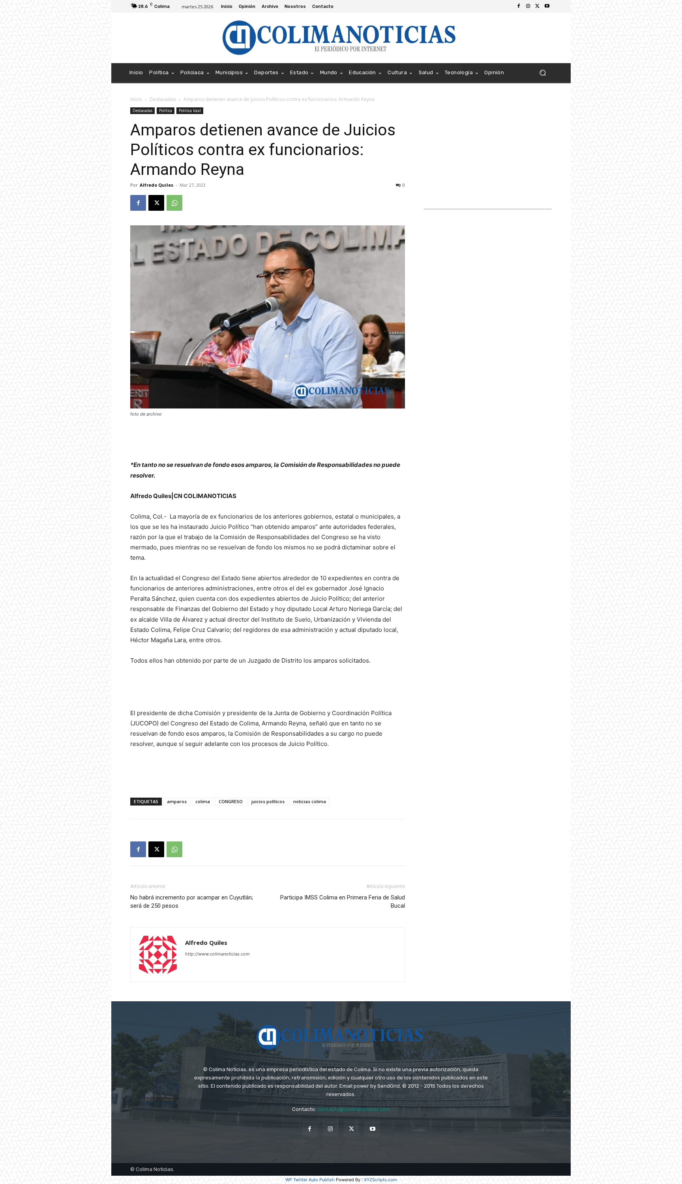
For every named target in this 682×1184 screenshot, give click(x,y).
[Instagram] (528, 6)
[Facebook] (518, 6)
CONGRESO (231, 801)
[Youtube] (547, 6)
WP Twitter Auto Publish (310, 1179)
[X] (537, 6)
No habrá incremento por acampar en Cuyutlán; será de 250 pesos (191, 901)
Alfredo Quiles (156, 185)
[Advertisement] (267, 439)
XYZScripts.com (380, 1179)
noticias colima (309, 801)
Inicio (136, 99)
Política (165, 110)
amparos (177, 801)
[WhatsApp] (174, 203)
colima (202, 801)
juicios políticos (268, 801)
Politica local (190, 110)
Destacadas (163, 99)
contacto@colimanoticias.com (353, 1109)
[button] (542, 73)
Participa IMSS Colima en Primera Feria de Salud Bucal (342, 901)
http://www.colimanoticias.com (217, 954)
